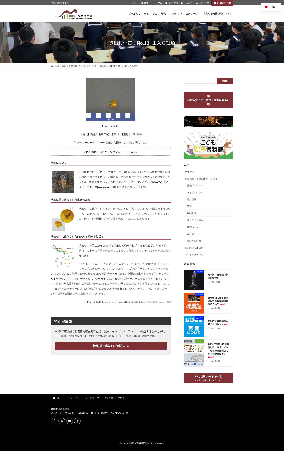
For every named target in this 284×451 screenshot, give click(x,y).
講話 (189, 206)
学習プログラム (195, 192)
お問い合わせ (224, 2)
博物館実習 (193, 227)
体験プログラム (195, 185)
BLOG (135, 2)
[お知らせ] (194, 279)
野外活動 (191, 199)
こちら (101, 152)
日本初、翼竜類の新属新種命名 (218, 276)
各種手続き (173, 2)
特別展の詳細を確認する (111, 345)
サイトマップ (92, 398)
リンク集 (108, 398)
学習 (186, 165)
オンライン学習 (195, 220)
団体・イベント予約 (153, 2)
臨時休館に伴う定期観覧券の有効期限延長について (218, 301)
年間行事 (189, 171)
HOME (56, 398)
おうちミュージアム (195, 254)
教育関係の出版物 (194, 247)
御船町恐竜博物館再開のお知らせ (218, 322)
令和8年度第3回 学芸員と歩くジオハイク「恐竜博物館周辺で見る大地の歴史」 (218, 350)
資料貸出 (191, 233)
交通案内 (188, 2)
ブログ (121, 398)
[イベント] (194, 349)
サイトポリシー (72, 398)
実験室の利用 (194, 240)
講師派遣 (191, 213)
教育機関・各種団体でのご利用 (201, 178)
